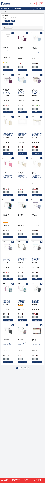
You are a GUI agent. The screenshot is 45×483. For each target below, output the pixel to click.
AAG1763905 (34, 262)
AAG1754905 (5, 262)
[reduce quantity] (4, 67)
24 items (7, 20)
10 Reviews (10, 222)
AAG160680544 (21, 179)
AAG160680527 (6, 179)
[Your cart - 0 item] (41, 4)
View (13, 20)
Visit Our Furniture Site (5, 8)
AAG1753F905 (20, 220)
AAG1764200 (5, 304)
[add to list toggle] (12, 33)
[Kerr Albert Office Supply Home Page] (5, 3)
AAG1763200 (20, 262)
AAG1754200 (34, 220)
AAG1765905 (5, 346)
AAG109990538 (21, 95)
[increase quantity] (8, 67)
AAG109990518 (6, 95)
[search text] (30, 3)
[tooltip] (4, 62)
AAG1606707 (34, 137)
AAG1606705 (20, 137)
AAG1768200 (20, 346)
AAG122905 (34, 95)
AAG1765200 (34, 304)
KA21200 (5, 52)
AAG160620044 (6, 137)
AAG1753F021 (6, 220)
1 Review (24, 305)
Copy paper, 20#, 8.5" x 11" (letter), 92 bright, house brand (7, 50)
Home (2, 11)
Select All (6, 18)
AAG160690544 (35, 179)
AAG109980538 (35, 53)
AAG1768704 (34, 346)
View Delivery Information (16, 8)
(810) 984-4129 (42, 8)
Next (28, 368)
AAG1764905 (20, 304)
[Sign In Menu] (35, 3)
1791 (25, 367)
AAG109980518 (21, 53)
